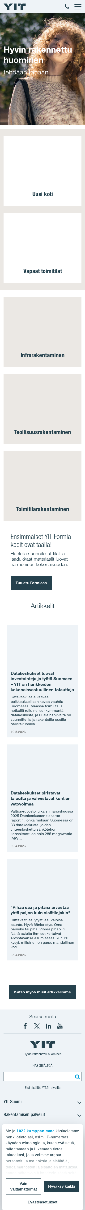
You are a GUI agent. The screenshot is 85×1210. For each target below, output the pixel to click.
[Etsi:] (76, 1076)
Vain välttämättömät (23, 1186)
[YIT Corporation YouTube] (60, 1026)
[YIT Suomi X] (37, 1026)
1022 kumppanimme (36, 1131)
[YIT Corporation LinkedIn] (48, 1026)
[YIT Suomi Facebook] (25, 1026)
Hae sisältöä (42, 1065)
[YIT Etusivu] (15, 7)
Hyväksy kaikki (61, 1186)
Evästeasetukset (42, 1202)
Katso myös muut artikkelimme (42, 992)
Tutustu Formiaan (31, 582)
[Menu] (77, 7)
